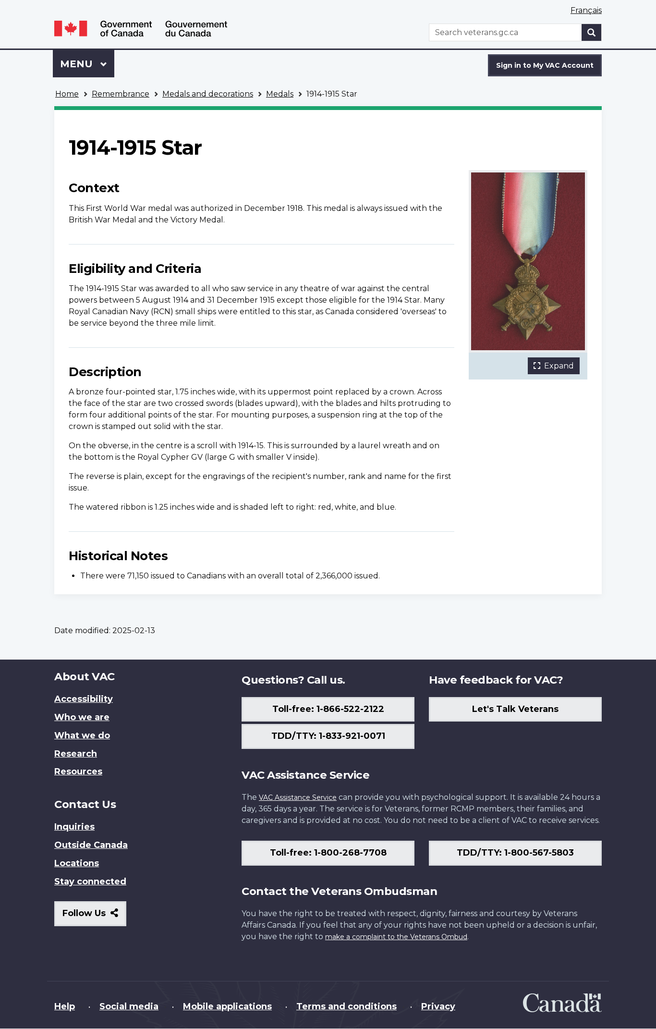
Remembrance (120, 93)
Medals (279, 93)
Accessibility (83, 699)
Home (67, 93)
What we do (82, 735)
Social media (128, 1006)
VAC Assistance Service (298, 797)
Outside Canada (91, 845)
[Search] (592, 32)
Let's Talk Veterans (515, 709)
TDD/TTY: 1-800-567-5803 (515, 852)
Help (64, 1006)
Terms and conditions (346, 1006)
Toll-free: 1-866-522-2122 (328, 709)
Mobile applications (227, 1006)
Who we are (81, 717)
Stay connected (90, 881)
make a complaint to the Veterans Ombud (396, 936)
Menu (78, 64)
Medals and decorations (207, 93)
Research (75, 753)
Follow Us (94, 916)
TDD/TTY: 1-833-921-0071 (328, 736)
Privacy (438, 1006)
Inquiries (74, 826)
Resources (78, 771)
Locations (76, 863)
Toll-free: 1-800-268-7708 (328, 852)
